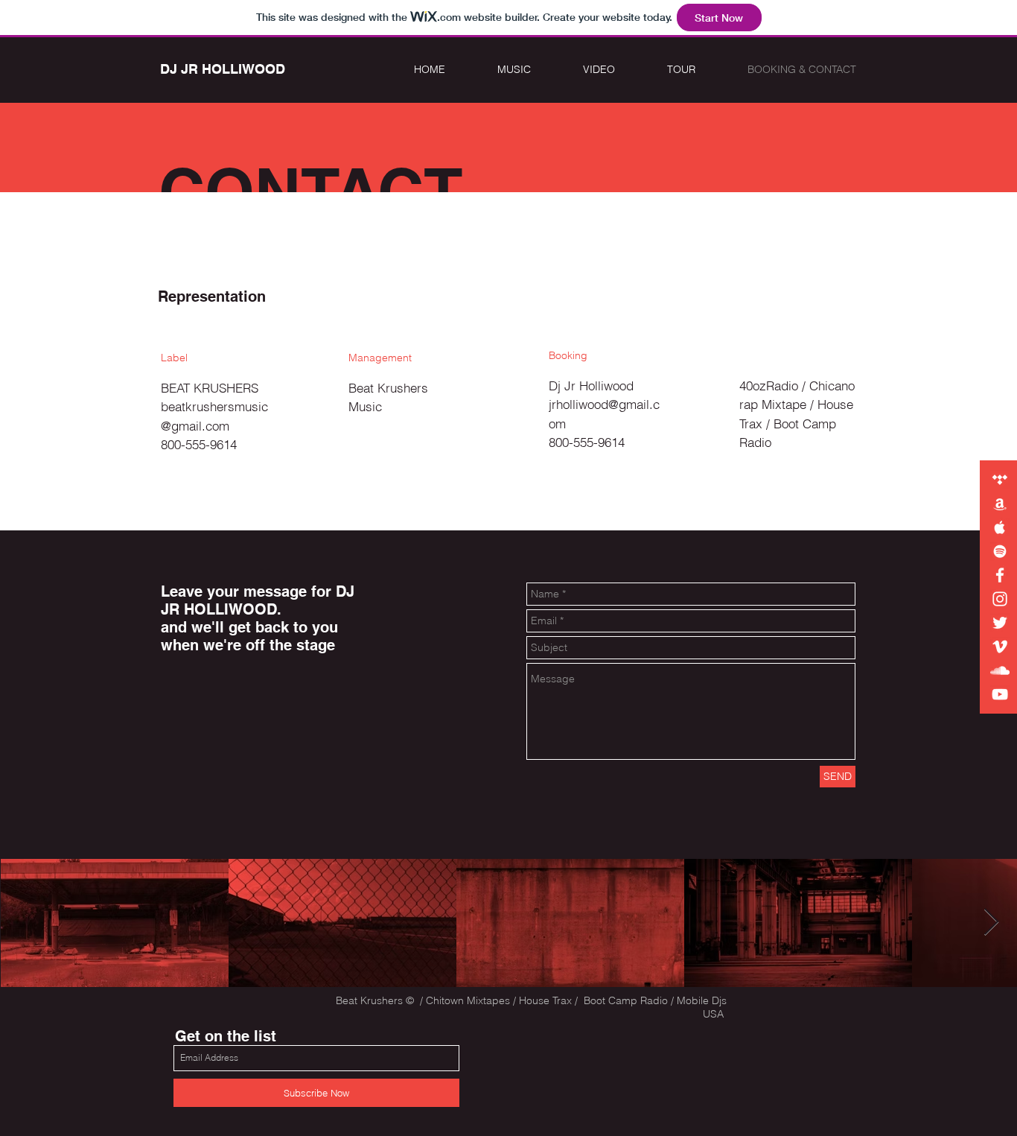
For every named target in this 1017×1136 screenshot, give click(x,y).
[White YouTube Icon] (1000, 694)
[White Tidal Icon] (1000, 479)
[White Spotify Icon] (1000, 551)
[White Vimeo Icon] (1000, 646)
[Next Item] (991, 922)
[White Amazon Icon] (1000, 503)
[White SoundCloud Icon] (1000, 670)
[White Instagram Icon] (1000, 599)
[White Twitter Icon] (1000, 622)
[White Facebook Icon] (1000, 575)
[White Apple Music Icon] (1000, 527)
